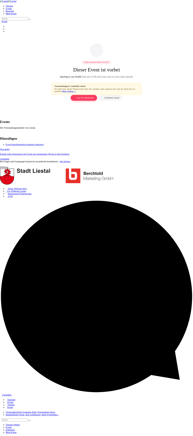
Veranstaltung (30, 412)
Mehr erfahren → (69, 91)
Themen (9, 6)
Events (9, 8)
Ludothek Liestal (111, 98)
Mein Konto (11, 13)
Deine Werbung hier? (17, 188)
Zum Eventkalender (85, 98)
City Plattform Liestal (16, 191)
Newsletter (35, 154)
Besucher (10, 11)
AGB (10, 196)
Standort (32, 415)
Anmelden (6, 395)
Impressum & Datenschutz (19, 194)
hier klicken (65, 161)
